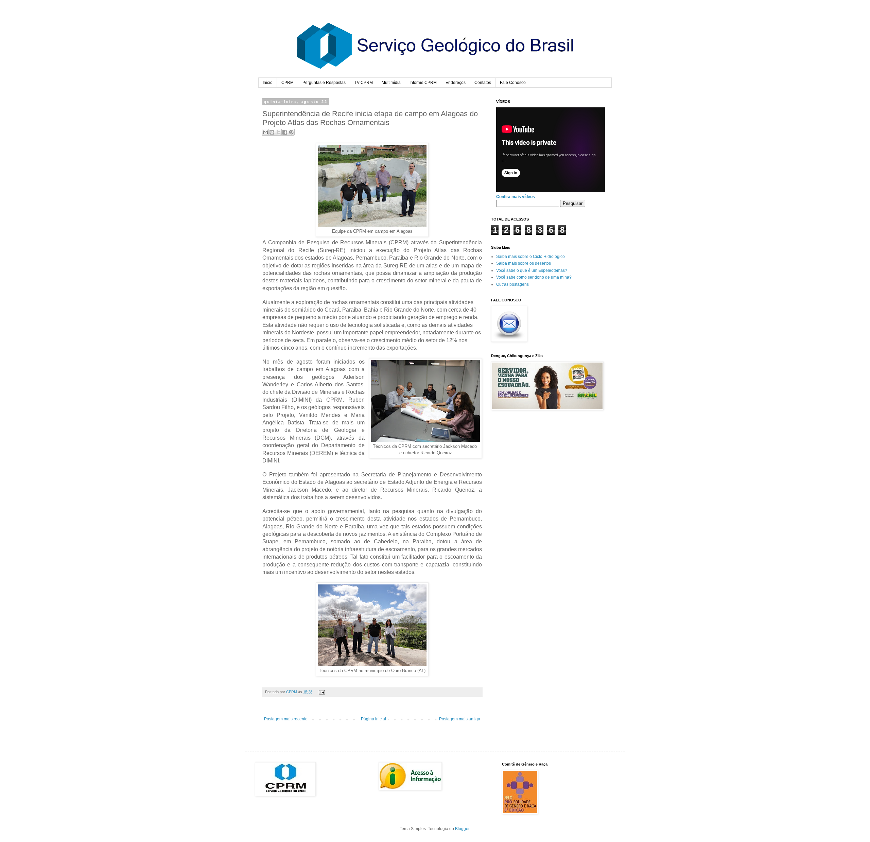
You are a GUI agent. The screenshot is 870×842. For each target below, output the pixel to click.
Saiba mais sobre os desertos (523, 263)
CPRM (287, 82)
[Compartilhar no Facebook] (284, 132)
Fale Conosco (513, 82)
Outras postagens (512, 284)
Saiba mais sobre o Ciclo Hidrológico (530, 256)
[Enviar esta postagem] (321, 692)
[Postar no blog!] (271, 132)
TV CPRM (363, 82)
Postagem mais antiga (459, 719)
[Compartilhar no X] (278, 132)
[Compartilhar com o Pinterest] (291, 132)
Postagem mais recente (286, 719)
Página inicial (373, 719)
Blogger (462, 828)
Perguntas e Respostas (324, 82)
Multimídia (391, 82)
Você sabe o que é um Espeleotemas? (531, 270)
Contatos (482, 82)
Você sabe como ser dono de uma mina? (534, 277)
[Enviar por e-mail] (265, 132)
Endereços (456, 82)
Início (268, 82)
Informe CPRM (423, 82)
